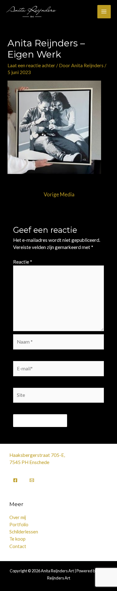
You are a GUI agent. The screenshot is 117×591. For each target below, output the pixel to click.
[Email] (32, 480)
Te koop (17, 539)
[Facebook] (15, 480)
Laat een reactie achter (31, 65)
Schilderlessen (23, 531)
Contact (17, 546)
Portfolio (18, 524)
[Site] (58, 396)
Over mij (17, 517)
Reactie (22, 262)
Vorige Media (59, 194)
